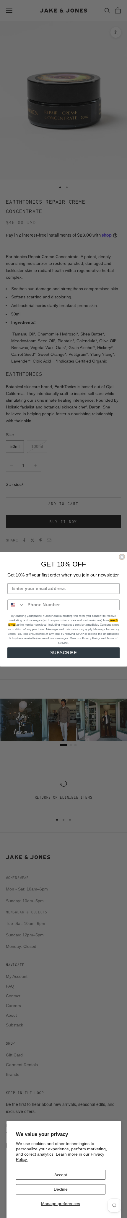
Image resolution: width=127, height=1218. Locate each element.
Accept (60, 1174)
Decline (61, 1189)
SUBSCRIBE (63, 652)
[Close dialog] (122, 556)
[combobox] (16, 605)
